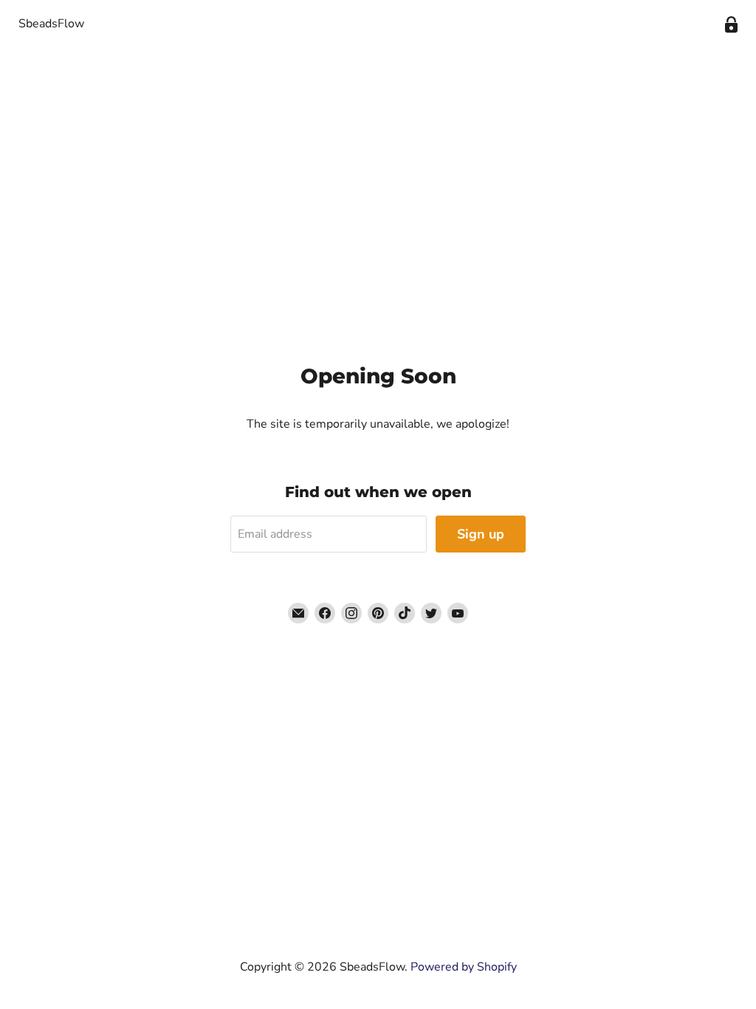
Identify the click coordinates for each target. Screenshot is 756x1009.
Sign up (480, 534)
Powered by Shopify (463, 967)
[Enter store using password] (731, 24)
